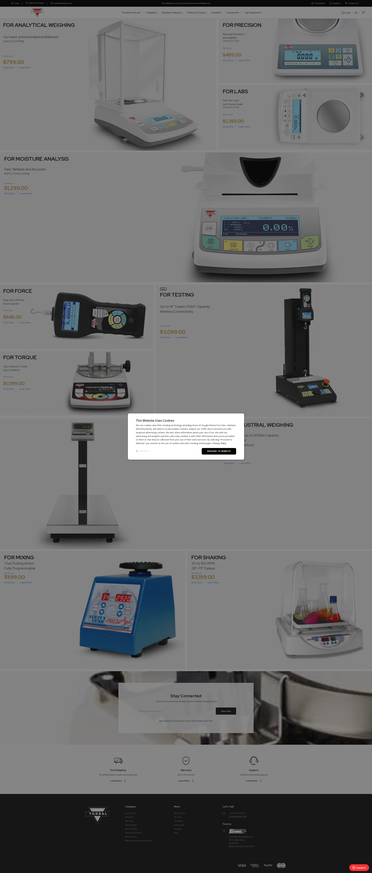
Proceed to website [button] (219, 451)
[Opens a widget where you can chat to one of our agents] (359, 868)
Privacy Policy (219, 443)
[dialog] (186, 436)
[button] (142, 451)
